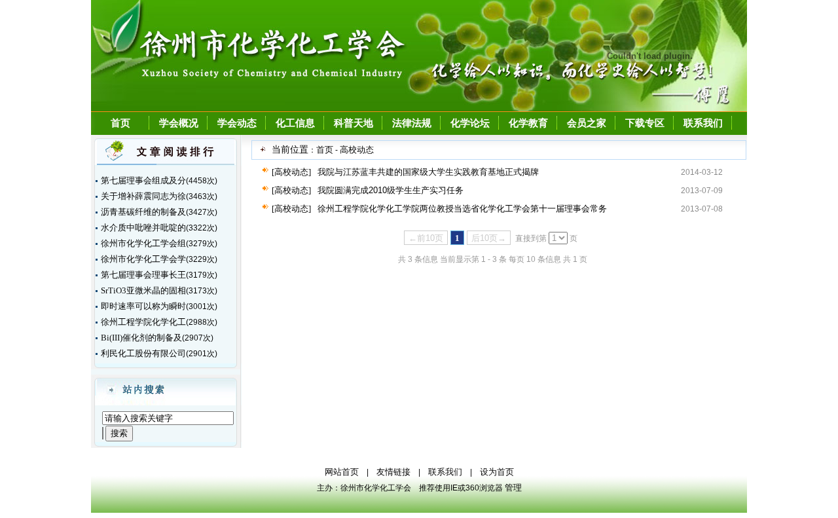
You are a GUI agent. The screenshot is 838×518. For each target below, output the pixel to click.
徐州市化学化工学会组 (143, 243)
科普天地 (353, 123)
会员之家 (586, 123)
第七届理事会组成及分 (143, 180)
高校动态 (357, 150)
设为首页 (497, 472)
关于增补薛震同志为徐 (143, 196)
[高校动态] (291, 172)
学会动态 (237, 123)
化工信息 (295, 123)
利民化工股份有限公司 (143, 353)
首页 (120, 123)
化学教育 (528, 123)
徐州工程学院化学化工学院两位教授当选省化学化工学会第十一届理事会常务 (462, 208)
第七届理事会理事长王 (143, 275)
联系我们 (703, 123)
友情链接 (393, 472)
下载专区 (645, 123)
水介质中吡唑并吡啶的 (143, 227)
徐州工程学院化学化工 (143, 322)
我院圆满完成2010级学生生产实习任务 (391, 190)
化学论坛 (470, 123)
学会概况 (178, 123)
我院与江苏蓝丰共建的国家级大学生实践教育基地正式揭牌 (428, 172)
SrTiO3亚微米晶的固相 (143, 290)
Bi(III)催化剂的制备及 (141, 337)
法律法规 (411, 123)
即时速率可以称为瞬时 (143, 306)
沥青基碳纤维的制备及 (143, 212)
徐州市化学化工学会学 (143, 259)
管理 (513, 487)
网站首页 (342, 472)
